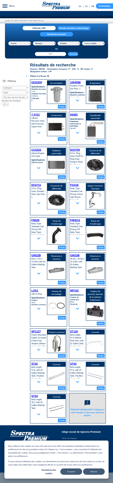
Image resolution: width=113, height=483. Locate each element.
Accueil (7, 21)
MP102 (74, 290)
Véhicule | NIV (39, 28)
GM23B (75, 255)
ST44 (34, 396)
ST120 (74, 331)
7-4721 (35, 114)
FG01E (74, 184)
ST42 (34, 363)
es (86, 6)
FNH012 (75, 220)
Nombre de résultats (11, 101)
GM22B (36, 255)
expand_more (77, 100)
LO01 (34, 290)
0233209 (36, 82)
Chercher (73, 54)
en (80, 6)
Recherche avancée (56, 34)
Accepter (71, 471)
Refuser (93, 471)
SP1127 (36, 331)
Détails (62, 107)
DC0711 (36, 184)
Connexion (104, 6)
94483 (74, 114)
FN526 (35, 220)
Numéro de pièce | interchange (74, 28)
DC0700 (75, 149)
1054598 (75, 82)
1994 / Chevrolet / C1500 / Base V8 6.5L (29, 21)
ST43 (73, 363)
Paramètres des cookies (48, 471)
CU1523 (36, 149)
